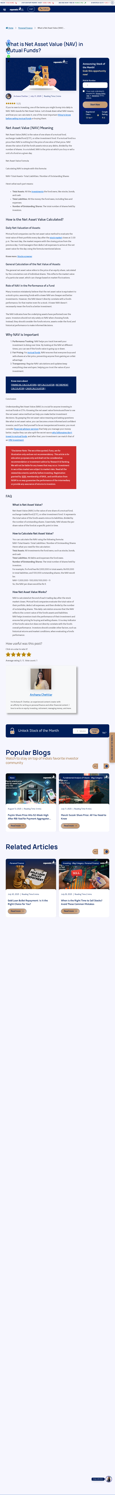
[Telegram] (8, 52)
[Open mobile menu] (4, 9)
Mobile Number (89, 81)
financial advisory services (26, 429)
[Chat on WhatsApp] (109, 1479)
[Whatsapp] (8, 56)
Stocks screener (24, 256)
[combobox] (86, 85)
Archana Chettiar (41, 695)
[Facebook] (8, 41)
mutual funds (33, 353)
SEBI (24, 477)
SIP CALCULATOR (46, 385)
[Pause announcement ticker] (112, 2)
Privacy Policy (100, 93)
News (12, 778)
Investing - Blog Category (73, 863)
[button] (95, 766)
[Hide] (8, 61)
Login (31, 9)
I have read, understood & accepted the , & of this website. (96, 95)
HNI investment (16, 440)
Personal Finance (25, 28)
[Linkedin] (8, 45)
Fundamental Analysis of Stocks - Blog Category (82, 778)
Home (10, 28)
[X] (8, 48)
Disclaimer (95, 96)
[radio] (8, 655)
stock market (56, 238)
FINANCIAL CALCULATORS (23, 385)
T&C (87, 96)
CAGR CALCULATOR (35, 389)
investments (37, 192)
